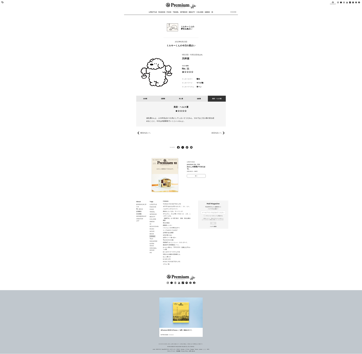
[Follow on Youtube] (347, 2)
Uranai (152, 236)
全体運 (145, 98)
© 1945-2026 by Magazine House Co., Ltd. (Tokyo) (180, 346)
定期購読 (139, 211)
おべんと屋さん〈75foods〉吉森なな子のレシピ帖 (177, 248)
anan (154, 349)
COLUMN (200, 12)
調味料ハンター (167, 225)
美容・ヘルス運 (216, 98)
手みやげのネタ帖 (168, 240)
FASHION (161, 12)
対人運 (181, 98)
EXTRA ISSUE (152, 245)
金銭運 (199, 98)
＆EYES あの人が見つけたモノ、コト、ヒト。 (177, 206)
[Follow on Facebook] (359, 2)
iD (212, 12)
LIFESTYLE (153, 12)
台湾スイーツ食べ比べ (169, 237)
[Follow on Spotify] (353, 2)
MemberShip (141, 216)
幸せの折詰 (166, 223)
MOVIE (152, 231)
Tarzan (196, 349)
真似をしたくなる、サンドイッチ (173, 211)
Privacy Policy (184, 351)
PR (151, 253)
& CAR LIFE (167, 259)
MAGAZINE (153, 241)
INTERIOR (183, 12)
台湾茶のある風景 (168, 232)
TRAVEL (176, 12)
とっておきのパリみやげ (170, 230)
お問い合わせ (192, 351)
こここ (204, 349)
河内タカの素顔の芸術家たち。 (172, 254)
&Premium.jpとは (141, 205)
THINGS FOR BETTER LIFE (172, 204)
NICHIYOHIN (154, 226)
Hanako (183, 349)
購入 (196, 176)
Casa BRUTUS (165, 349)
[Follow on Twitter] (340, 2)
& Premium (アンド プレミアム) (181, 5)
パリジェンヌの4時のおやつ (171, 228)
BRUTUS (158, 349)
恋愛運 (163, 98)
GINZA (178, 349)
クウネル (187, 349)
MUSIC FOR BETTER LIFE (171, 261)
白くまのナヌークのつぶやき (171, 252)
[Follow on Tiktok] (350, 2)
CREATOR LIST (333, 4)
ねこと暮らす (167, 257)
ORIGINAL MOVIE (153, 249)
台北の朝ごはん (167, 235)
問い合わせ (139, 209)
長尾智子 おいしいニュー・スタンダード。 (175, 242)
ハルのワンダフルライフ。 (171, 209)
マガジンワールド (171, 351)
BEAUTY (192, 12)
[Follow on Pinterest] (356, 2)
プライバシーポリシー (219, 218)
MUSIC (152, 229)
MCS (208, 349)
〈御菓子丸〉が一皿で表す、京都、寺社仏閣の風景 (177, 219)
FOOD (169, 12)
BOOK (152, 234)
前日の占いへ (145, 133)
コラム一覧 (166, 264)
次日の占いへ (216, 133)
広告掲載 (139, 214)
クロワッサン (172, 349)
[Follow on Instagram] (337, 2)
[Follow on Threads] (344, 2)
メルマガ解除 (213, 226)
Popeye (192, 349)
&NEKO (207, 12)
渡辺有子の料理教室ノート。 (171, 245)
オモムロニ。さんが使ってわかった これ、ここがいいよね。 (177, 215)
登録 (213, 223)
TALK (151, 239)
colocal (200, 349)
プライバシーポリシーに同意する (214, 216)
